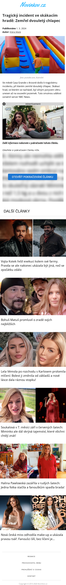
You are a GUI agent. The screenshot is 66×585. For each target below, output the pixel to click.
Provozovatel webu (31, 563)
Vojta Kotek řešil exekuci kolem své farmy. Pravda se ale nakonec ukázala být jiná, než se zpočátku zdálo (32, 265)
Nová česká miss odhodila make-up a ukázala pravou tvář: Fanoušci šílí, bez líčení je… (32, 537)
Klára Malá (15, 31)
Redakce (31, 556)
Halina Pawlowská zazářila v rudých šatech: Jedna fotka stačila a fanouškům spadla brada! (32, 485)
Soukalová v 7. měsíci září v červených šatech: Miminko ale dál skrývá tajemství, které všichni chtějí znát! (33, 431)
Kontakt (31, 576)
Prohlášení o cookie (31, 569)
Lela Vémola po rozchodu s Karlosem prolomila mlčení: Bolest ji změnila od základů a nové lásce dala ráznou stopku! (33, 375)
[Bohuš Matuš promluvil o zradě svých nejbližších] (33, 296)
